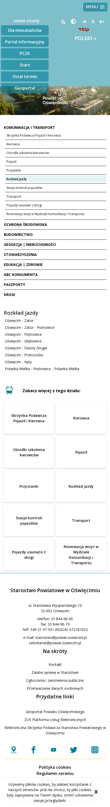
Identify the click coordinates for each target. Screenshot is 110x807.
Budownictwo (18, 234)
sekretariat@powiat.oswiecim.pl (55, 642)
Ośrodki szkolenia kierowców (27, 153)
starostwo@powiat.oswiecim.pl (61, 637)
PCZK (25, 53)
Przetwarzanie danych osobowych (55, 688)
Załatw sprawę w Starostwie (55, 672)
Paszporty (14, 284)
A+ (102, 21)
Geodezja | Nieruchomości (30, 244)
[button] (95, 7)
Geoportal (25, 88)
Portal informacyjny (25, 42)
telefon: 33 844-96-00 (55, 618)
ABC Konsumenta (21, 274)
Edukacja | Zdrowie (23, 264)
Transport (13, 196)
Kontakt (55, 664)
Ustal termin (25, 76)
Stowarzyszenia (20, 254)
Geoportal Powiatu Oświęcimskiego (55, 711)
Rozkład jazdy (16, 179)
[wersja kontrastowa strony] (72, 21)
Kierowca (13, 144)
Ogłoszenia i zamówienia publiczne (55, 680)
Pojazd (11, 161)
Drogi (9, 294)
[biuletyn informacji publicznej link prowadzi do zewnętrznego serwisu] (83, 29)
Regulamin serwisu (55, 773)
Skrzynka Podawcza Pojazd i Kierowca (33, 135)
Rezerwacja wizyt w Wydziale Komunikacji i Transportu (45, 214)
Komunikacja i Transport (29, 127)
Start (25, 65)
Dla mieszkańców (25, 30)
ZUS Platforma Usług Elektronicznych (55, 719)
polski (83, 38)
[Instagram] (95, 750)
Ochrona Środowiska (25, 224)
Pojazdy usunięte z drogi (24, 205)
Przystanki (13, 170)
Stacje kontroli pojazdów (24, 188)
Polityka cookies (55, 767)
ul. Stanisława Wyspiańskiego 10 (55, 605)
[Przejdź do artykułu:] (55, 375)
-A (84, 21)
